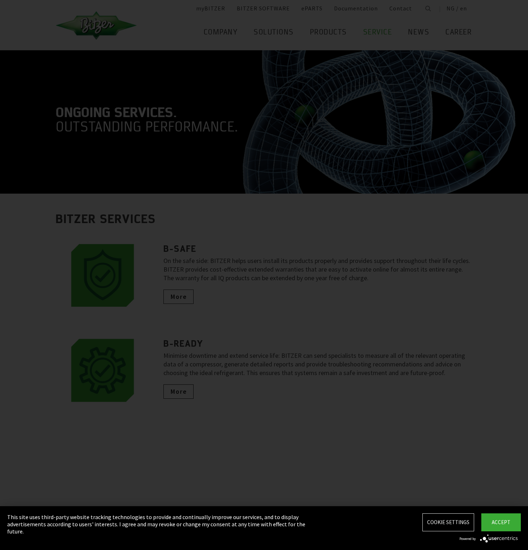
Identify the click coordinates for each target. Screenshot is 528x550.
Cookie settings (448, 522)
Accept (501, 522)
